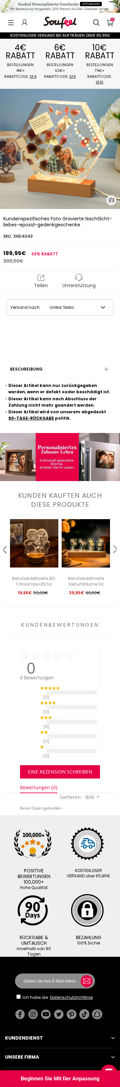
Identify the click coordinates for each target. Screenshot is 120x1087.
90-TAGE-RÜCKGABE (31, 418)
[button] (11, 22)
